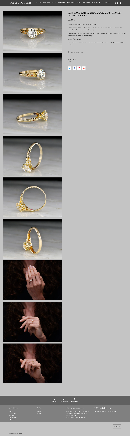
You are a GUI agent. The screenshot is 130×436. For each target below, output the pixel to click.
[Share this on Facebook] (74, 68)
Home (38, 3)
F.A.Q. (79, 3)
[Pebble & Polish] (20, 2)
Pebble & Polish (17, 433)
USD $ (116, 426)
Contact (106, 3)
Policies (86, 3)
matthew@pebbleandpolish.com (76, 417)
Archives (71, 3)
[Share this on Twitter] (69, 68)
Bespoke (61, 3)
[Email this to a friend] (84, 68)
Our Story (96, 3)
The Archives (13, 417)
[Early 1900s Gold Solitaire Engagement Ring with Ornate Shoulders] (32, 31)
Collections (48, 3)
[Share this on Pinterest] (79, 68)
